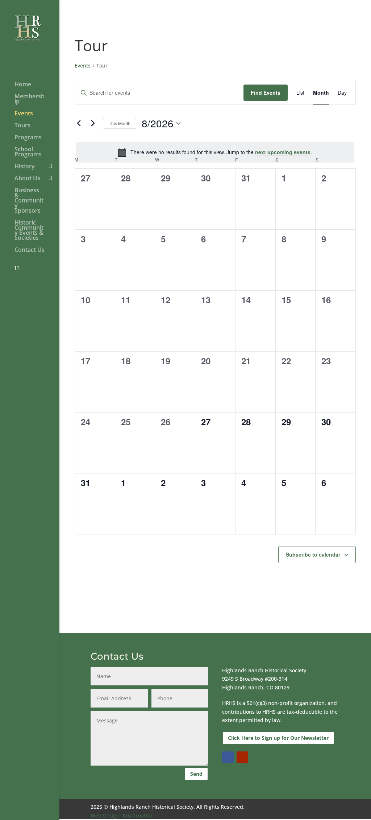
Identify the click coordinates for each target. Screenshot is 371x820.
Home (22, 85)
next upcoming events (282, 152)
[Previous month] (79, 123)
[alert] (215, 152)
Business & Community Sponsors (28, 201)
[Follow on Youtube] (242, 757)
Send (196, 773)
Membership (29, 99)
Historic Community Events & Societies (28, 231)
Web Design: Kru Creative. (122, 815)
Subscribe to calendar (313, 554)
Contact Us (29, 250)
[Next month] (93, 123)
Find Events (265, 92)
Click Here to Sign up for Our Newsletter (278, 737)
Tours (22, 126)
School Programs (28, 152)
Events (23, 114)
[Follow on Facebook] (228, 757)
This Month (119, 123)
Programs (28, 138)
